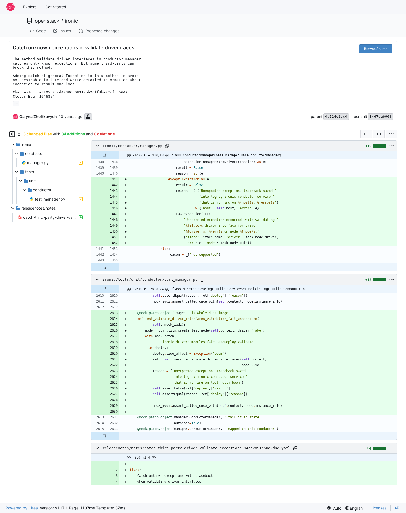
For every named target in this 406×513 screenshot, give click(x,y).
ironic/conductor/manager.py (132, 146)
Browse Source (375, 49)
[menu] (391, 134)
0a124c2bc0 (336, 116)
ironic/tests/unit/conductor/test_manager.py (149, 279)
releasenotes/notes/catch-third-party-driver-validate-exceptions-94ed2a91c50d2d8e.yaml (196, 448)
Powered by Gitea (22, 508)
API (397, 508)
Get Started (55, 6)
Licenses (378, 508)
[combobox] (366, 134)
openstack (47, 21)
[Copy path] (167, 146)
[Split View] (379, 134)
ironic (71, 21)
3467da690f (381, 116)
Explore (30, 6)
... (16, 103)
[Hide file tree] (12, 134)
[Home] (10, 7)
